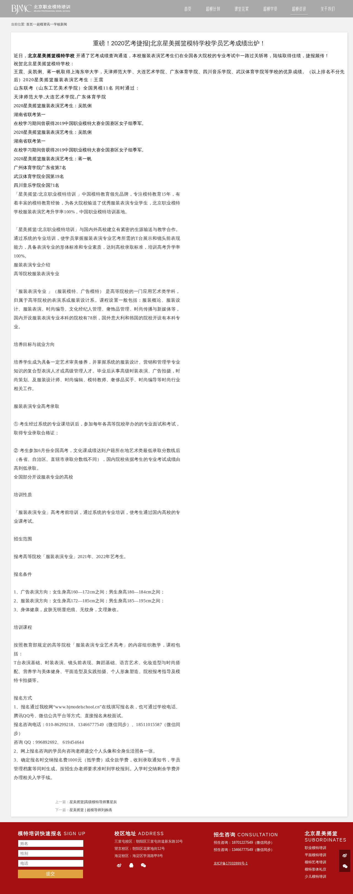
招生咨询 (225, 834)
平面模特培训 (315, 855)
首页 (187, 9)
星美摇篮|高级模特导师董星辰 (93, 802)
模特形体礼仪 (315, 869)
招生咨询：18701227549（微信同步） (244, 842)
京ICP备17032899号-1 (231, 863)
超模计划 (213, 9)
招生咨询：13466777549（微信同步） (244, 850)
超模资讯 (299, 9)
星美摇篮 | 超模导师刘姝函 (90, 810)
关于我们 (327, 9)
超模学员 (270, 9)
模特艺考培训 (315, 862)
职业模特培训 (62, 194)
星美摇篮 (327, 833)
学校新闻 (60, 24)
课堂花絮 (241, 9)
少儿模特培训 (315, 876)
